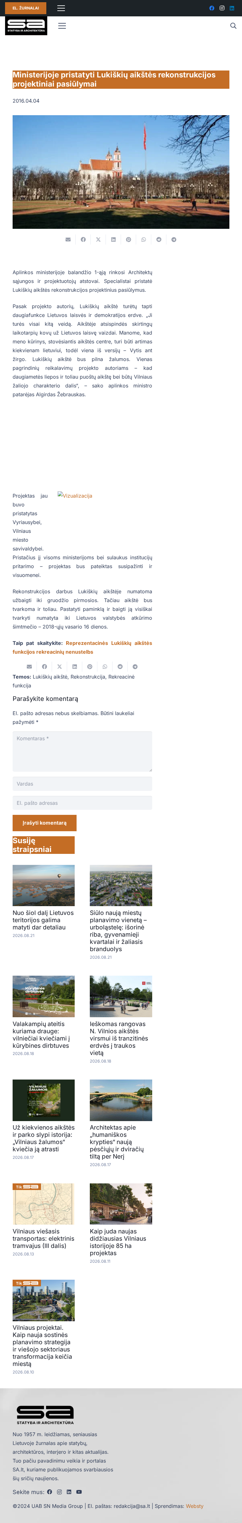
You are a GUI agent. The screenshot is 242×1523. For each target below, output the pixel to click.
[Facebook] (212, 8)
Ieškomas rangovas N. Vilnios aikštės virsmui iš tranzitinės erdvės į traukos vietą (119, 1038)
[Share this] (83, 239)
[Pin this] (128, 239)
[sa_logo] (26, 25)
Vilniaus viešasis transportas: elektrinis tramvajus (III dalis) (43, 1238)
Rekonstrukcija (88, 677)
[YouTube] (79, 1491)
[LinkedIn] (232, 8)
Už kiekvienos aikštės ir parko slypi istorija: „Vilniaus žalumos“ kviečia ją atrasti (44, 1138)
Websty (195, 1506)
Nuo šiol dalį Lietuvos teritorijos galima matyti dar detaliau (43, 920)
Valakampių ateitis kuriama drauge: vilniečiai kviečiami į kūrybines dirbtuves (42, 1034)
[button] (233, 26)
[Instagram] (222, 8)
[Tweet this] (98, 239)
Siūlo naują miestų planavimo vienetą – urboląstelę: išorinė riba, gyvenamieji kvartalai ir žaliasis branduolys (118, 931)
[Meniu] (61, 8)
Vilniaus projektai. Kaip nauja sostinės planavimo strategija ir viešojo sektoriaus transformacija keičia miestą (42, 1346)
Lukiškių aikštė (50, 677)
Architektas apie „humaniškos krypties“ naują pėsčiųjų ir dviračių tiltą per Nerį (117, 1142)
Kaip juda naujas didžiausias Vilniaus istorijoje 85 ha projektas (118, 1242)
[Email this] (68, 239)
